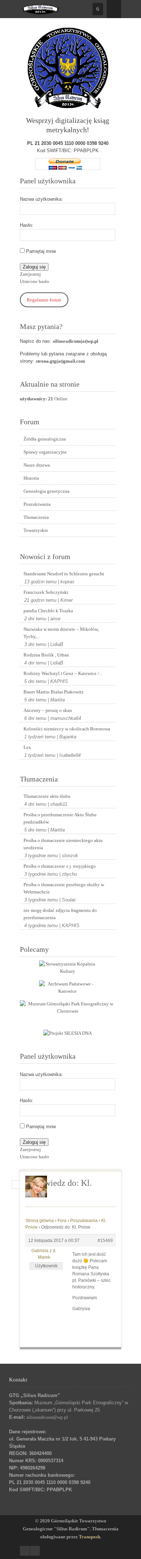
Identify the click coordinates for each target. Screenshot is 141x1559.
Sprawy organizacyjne (45, 452)
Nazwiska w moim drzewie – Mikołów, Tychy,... (61, 632)
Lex (27, 747)
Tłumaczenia (36, 517)
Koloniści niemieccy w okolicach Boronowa (67, 728)
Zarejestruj (30, 274)
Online (44, 398)
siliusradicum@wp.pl (47, 1417)
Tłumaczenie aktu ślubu (47, 796)
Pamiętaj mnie (41, 251)
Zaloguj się (34, 267)
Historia (31, 478)
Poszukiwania (37, 504)
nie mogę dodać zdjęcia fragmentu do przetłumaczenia (60, 914)
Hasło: (26, 225)
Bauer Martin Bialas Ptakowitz (54, 692)
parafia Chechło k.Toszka (48, 610)
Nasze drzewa (37, 465)
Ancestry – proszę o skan (48, 710)
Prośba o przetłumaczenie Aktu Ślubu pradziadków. (60, 818)
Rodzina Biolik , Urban (46, 655)
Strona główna (39, 1220)
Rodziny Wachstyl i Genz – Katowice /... (63, 673)
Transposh (89, 1536)
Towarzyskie (36, 530)
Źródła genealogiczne (45, 439)
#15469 (105, 1240)
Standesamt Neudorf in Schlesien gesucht (64, 573)
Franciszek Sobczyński (46, 592)
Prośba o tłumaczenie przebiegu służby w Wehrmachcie (64, 888)
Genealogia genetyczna (46, 491)
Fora (62, 1220)
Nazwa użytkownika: (41, 199)
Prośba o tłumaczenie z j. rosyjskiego (60, 866)
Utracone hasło (34, 281)
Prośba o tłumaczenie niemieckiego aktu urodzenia (63, 844)
